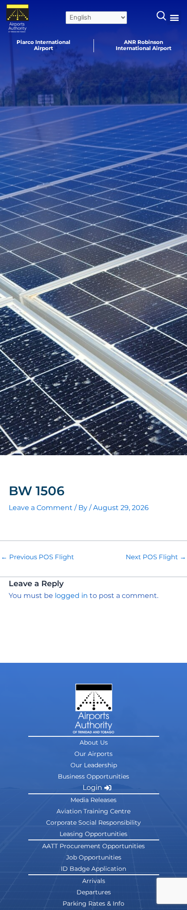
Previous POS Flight (37, 557)
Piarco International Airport (43, 45)
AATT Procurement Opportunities (93, 846)
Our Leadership (93, 765)
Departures (94, 892)
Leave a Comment (41, 508)
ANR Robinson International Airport (143, 45)
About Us (94, 742)
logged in (71, 595)
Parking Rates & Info (93, 903)
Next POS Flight (156, 557)
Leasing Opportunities (93, 834)
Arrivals (93, 881)
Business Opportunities (93, 776)
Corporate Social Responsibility (93, 822)
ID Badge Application (93, 869)
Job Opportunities (93, 857)
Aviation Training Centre (93, 811)
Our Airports (93, 754)
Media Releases (93, 800)
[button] (174, 17)
